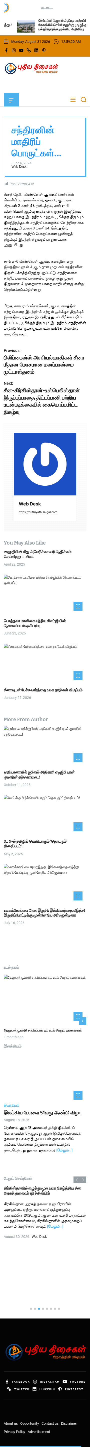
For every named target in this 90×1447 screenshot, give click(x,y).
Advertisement (39, 1432)
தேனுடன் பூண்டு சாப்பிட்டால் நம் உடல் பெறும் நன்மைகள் (43, 1030)
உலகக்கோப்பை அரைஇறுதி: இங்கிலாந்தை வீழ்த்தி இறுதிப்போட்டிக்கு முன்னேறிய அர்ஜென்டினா (44, 912)
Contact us (50, 1423)
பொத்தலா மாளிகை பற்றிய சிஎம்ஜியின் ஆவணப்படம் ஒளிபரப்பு (35, 623)
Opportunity (29, 1423)
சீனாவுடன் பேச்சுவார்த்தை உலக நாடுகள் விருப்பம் (43, 690)
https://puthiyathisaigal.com (38, 512)
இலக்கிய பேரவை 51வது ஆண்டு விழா (42, 1113)
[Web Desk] (45, 464)
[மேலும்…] (64, 1150)
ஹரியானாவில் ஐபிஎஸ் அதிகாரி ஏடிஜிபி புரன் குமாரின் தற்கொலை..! (39, 774)
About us (11, 1423)
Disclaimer (69, 1423)
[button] (77, 1179)
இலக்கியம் (11, 1105)
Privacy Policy (14, 1432)
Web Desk (19, 166)
